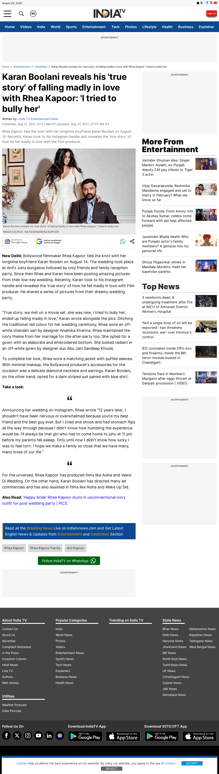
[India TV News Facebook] (207, 2)
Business (185, 27)
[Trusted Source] (49, 241)
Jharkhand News (174, 647)
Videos (26, 27)
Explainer (206, 27)
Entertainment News (70, 653)
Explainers (63, 671)
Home (10, 27)
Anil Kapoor (75, 548)
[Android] (202, 2)
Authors (7, 677)
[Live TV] (211, 13)
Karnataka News (174, 695)
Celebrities (40, 66)
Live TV (7, 671)
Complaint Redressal (16, 647)
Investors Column (14, 659)
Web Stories (10, 683)
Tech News (63, 665)
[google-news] (60, 735)
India (41, 27)
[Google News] (16, 241)
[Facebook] (6, 735)
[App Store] (123, 736)
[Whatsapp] (122, 241)
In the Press (10, 653)
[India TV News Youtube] (215, 2)
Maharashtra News (202, 629)
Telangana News (201, 641)
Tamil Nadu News (175, 665)
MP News (169, 653)
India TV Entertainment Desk (38, 119)
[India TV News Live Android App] (85, 736)
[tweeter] (17, 735)
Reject (111, 768)
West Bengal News (202, 647)
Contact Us (10, 629)
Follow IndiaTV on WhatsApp (65, 561)
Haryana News (173, 641)
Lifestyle (149, 27)
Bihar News (170, 629)
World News (64, 635)
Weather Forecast (14, 705)
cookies (170, 763)
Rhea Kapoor (14, 548)
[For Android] (161, 736)
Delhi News (170, 635)
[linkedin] (49, 735)
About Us (8, 635)
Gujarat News (172, 683)
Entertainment (94, 27)
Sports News (65, 659)
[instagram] (28, 735)
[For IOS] (199, 736)
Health (167, 27)
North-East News (174, 659)
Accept (192, 763)
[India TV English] (109, 13)
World (55, 27)
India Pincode (11, 711)
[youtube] (38, 735)
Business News (66, 677)
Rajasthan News (200, 635)
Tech (115, 27)
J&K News (170, 689)
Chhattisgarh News (176, 677)
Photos (131, 27)
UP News (169, 671)
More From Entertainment (170, 145)
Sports (71, 27)
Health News (64, 683)
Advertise (8, 641)
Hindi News (10, 665)
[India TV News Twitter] (211, 2)
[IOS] (198, 2)
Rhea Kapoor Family (45, 548)
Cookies (21, 763)
